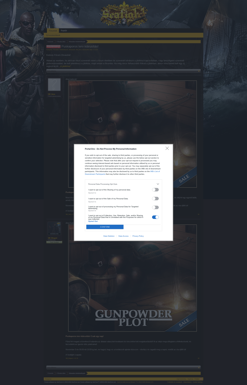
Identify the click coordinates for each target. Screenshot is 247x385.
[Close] (168, 149)
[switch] (155, 189)
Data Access (123, 236)
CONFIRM (105, 227)
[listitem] (123, 184)
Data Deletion (108, 236)
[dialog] (123, 192)
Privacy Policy (138, 236)
